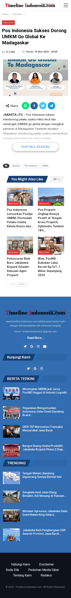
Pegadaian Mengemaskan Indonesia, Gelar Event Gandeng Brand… (43, 411)
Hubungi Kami (20, 564)
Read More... (35, 337)
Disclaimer (46, 564)
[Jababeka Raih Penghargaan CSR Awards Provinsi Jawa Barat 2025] (11, 534)
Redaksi (46, 575)
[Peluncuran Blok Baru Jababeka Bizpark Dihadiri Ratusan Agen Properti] (20, 245)
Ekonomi (8, 22)
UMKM (45, 166)
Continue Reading (35, 146)
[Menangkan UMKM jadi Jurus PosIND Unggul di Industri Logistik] (11, 393)
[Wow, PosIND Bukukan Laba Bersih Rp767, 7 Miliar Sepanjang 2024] (51, 245)
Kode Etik (12, 570)
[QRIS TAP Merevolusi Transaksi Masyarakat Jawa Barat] (11, 431)
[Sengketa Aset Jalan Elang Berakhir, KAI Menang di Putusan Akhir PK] (11, 497)
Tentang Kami (22, 575)
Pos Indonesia (30, 166)
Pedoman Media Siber (43, 570)
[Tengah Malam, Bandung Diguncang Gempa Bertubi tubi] (11, 478)
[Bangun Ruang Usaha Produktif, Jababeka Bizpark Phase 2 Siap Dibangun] (11, 450)
